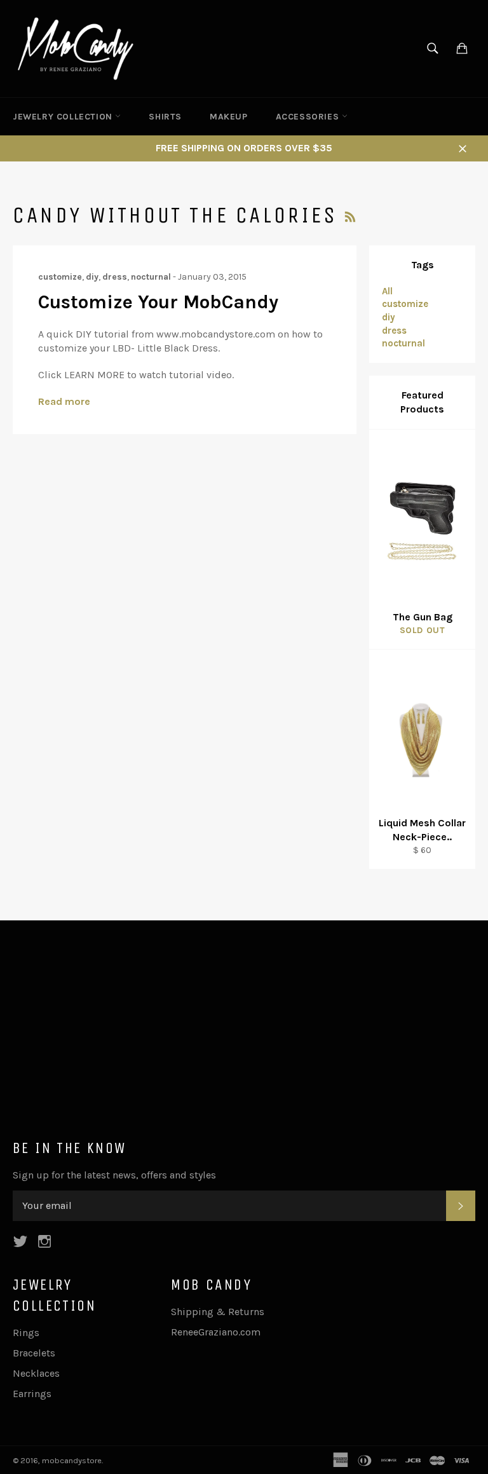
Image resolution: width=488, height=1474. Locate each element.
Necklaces (36, 1373)
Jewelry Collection (64, 116)
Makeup (229, 116)
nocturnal (403, 343)
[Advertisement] (244, 1035)
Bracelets (34, 1353)
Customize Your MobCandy (158, 301)
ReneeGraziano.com (216, 1332)
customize (405, 304)
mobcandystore (72, 1460)
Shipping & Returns (217, 1312)
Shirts (165, 116)
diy (388, 317)
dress (394, 330)
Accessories (309, 116)
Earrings (32, 1394)
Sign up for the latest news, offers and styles (114, 1175)
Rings (26, 1333)
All (387, 291)
